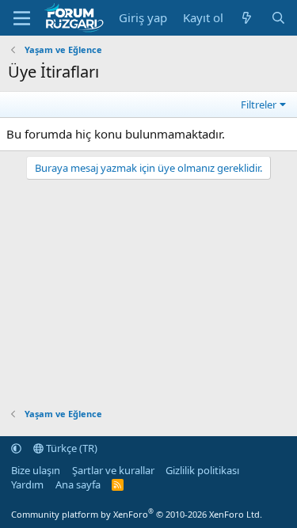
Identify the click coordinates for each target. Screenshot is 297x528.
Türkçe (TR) (70, 448)
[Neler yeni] (246, 17)
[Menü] (21, 18)
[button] (16, 448)
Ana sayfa (78, 484)
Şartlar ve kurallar (113, 470)
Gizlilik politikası (202, 470)
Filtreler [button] (258, 104)
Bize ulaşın (35, 470)
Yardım (27, 484)
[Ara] (278, 17)
